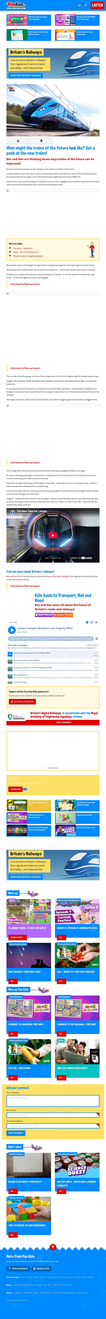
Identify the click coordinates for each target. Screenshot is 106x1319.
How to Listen (28, 1285)
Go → (61, 937)
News (23, 1277)
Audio (35, 1277)
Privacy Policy (46, 1292)
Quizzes (76, 1277)
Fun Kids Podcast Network (64, 1292)
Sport (29, 1277)
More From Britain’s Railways (25, 75)
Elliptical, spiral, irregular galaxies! (28, 256)
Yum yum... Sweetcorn (22, 248)
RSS (70, 614)
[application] (53, 110)
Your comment (12, 1092)
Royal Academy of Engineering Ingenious (64, 714)
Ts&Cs (36, 1292)
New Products (88, 1277)
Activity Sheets (66, 1277)
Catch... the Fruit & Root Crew (26, 252)
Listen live (15, 789)
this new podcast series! (19, 579)
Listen (97, 5)
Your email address (14, 1121)
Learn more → (17, 937)
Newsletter (43, 1268)
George (38, 1285)
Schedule (17, 1285)
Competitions (52, 1277)
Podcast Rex (82, 1292)
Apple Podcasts (45, 614)
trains (71, 169)
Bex (8, 576)
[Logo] (12, 89)
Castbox (60, 614)
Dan (15, 576)
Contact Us (17, 1292)
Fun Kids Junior (66, 1285)
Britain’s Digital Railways (46, 713)
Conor (55, 1285)
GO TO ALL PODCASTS (24, 701)
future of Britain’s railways (57, 576)
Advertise (28, 1292)
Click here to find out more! (25, 284)
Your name (11, 1110)
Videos (42, 1277)
